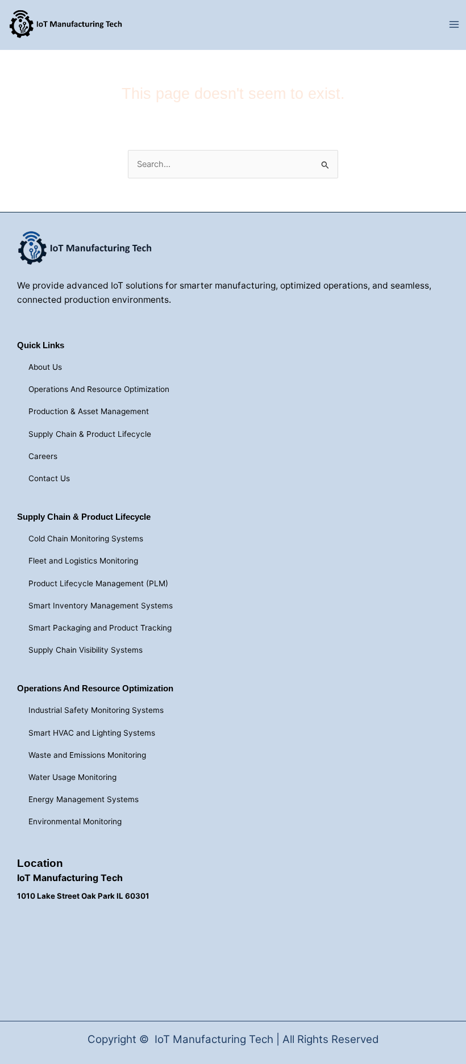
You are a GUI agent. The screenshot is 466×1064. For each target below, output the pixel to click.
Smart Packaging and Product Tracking (100, 627)
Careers (42, 456)
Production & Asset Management (88, 411)
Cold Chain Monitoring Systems (85, 538)
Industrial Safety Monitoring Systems (96, 710)
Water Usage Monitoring (72, 777)
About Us (45, 367)
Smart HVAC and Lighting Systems (91, 732)
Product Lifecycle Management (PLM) (98, 583)
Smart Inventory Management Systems (100, 605)
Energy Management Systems (83, 799)
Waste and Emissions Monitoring (87, 755)
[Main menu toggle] (454, 25)
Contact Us (49, 478)
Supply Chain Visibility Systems (85, 649)
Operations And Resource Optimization (98, 389)
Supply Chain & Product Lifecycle (89, 434)
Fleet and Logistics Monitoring (83, 560)
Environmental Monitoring (75, 821)
